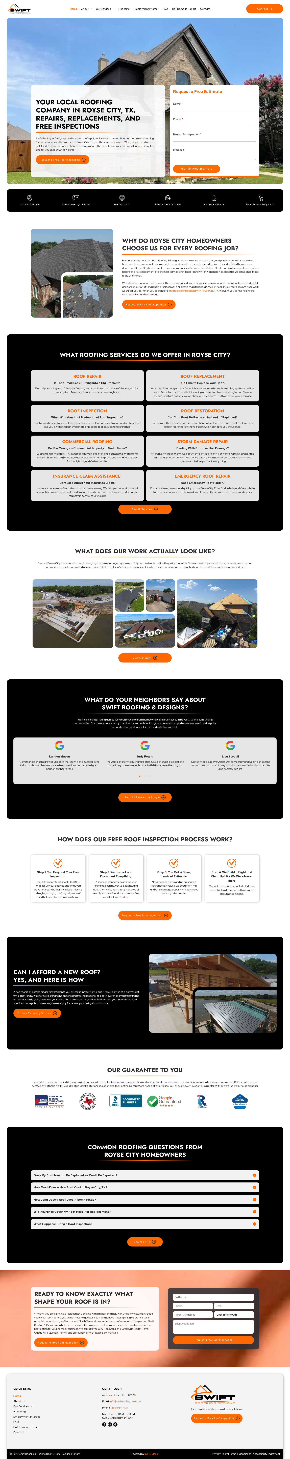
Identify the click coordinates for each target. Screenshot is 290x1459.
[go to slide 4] (147, 776)
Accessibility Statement (266, 1453)
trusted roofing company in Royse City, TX (194, 291)
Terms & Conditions (240, 1453)
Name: (177, 104)
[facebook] (104, 1424)
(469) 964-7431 (119, 1407)
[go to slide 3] (145, 776)
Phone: (177, 119)
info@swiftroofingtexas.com (126, 1401)
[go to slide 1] (139, 776)
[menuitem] (73, 8)
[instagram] (110, 1424)
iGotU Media (151, 1453)
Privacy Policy (220, 1453)
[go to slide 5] (150, 776)
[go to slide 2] (142, 776)
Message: (178, 149)
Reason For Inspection (186, 134)
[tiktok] (115, 1424)
